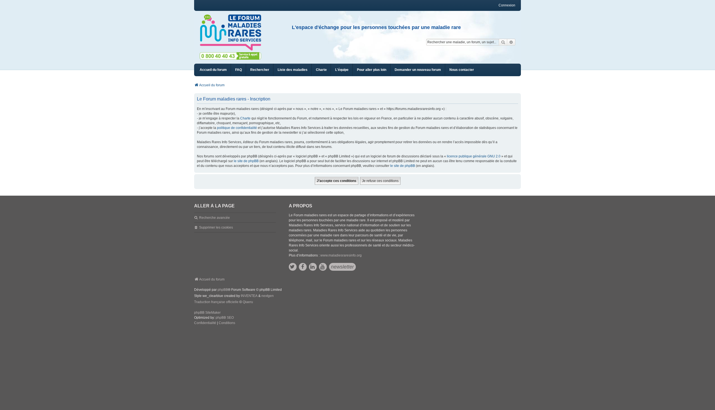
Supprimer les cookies (216, 227)
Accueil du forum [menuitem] (213, 70)
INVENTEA (249, 296)
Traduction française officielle (216, 302)
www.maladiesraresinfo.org (341, 255)
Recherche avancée (214, 218)
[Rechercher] (503, 42)
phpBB (223, 290)
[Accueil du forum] (233, 33)
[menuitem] (293, 70)
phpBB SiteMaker (207, 313)
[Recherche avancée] (511, 42)
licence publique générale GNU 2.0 (473, 156)
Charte (245, 118)
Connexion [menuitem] (507, 5)
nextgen (267, 296)
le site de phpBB (246, 161)
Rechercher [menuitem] (259, 70)
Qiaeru (248, 302)
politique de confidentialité (237, 128)
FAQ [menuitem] (238, 70)
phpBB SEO (225, 318)
